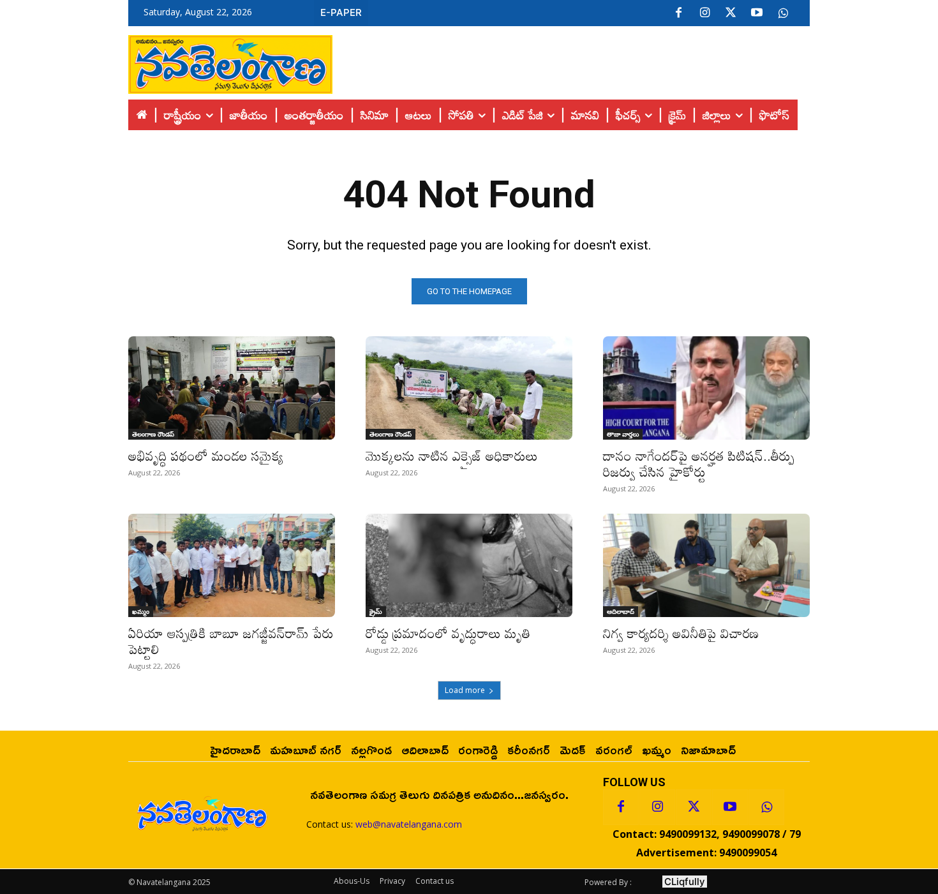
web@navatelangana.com (408, 824)
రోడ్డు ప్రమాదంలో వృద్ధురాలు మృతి (450, 633)
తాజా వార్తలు (623, 433)
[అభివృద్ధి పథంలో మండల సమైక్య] (231, 388)
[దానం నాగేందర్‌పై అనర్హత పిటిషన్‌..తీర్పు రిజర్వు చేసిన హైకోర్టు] (706, 388)
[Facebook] (678, 13)
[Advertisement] (571, 61)
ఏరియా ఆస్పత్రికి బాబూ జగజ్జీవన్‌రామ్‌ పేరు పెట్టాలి (231, 641)
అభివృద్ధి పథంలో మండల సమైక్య (205, 455)
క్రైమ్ (375, 611)
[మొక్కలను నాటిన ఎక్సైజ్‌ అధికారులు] (469, 388)
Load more (465, 690)
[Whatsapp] (766, 807)
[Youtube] (756, 13)
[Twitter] (730, 13)
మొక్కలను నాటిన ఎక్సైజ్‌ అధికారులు (452, 455)
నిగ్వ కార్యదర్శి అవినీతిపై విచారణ (681, 633)
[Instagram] (704, 13)
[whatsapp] (782, 13)
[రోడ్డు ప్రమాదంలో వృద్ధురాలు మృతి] (469, 565)
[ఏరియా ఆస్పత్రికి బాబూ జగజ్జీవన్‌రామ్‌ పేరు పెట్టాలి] (231, 565)
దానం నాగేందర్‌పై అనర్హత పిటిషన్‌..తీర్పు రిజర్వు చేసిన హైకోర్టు (698, 463)
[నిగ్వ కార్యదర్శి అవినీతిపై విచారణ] (706, 565)
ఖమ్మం (140, 611)
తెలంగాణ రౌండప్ (153, 433)
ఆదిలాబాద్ (620, 611)
